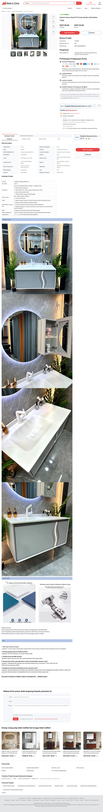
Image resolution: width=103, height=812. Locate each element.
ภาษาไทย (76, 800)
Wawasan (82, 798)
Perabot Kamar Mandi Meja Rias (88, 786)
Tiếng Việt (87, 800)
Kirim (15, 719)
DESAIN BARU (30, 770)
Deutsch (47, 800)
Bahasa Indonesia (95, 800)
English (12, 800)
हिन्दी (72, 800)
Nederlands (53, 800)
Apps (86, 8)
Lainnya (4, 792)
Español (17, 800)
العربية (58, 800)
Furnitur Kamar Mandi (17, 11)
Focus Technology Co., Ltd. (47, 803)
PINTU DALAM (80, 768)
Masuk (99, 4)
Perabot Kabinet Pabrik (8, 786)
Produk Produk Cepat (73, 798)
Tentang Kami (22, 798)
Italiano (42, 800)
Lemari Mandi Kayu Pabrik (45, 786)
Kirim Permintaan (70, 33)
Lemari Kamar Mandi (28, 11)
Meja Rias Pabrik (59, 786)
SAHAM (3, 770)
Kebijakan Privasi (47, 798)
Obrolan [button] (92, 33)
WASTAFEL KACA (56, 768)
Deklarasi (29, 798)
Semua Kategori (8, 8)
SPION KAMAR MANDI (7, 768)
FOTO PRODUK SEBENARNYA (59, 770)
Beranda (3, 11)
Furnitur (8, 11)
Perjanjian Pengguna (37, 798)
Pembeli (70, 8)
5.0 (81, 138)
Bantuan (78, 8)
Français (29, 800)
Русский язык (36, 800)
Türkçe (81, 800)
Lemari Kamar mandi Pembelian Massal (13, 789)
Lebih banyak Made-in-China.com (60, 798)
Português (23, 800)
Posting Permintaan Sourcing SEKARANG (46, 719)
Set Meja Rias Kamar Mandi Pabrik (26, 786)
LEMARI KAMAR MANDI (32, 768)
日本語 (67, 800)
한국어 (63, 800)
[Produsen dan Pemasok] (10, 3)
